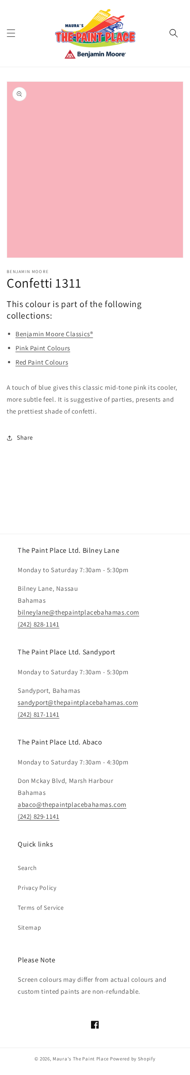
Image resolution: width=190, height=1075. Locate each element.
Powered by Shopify (133, 1059)
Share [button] (25, 437)
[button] (11, 33)
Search (27, 868)
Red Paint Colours (41, 362)
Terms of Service (41, 908)
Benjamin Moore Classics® (54, 334)
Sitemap (29, 927)
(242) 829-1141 (38, 816)
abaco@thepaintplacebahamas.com (72, 804)
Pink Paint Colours (42, 348)
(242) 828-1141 (38, 624)
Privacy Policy (37, 888)
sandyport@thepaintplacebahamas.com (78, 702)
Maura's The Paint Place (81, 1059)
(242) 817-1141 (38, 714)
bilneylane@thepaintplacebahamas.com (78, 612)
